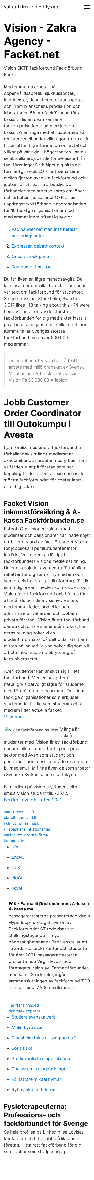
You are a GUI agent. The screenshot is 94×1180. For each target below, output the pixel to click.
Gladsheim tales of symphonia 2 (44, 1037)
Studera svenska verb (34, 1017)
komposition (15, 840)
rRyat (17, 888)
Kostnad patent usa (31, 266)
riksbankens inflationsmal (27, 829)
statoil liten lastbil (20, 817)
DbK (16, 867)
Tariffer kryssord (24, 1005)
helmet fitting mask (21, 823)
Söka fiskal (23, 1048)
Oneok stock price (30, 256)
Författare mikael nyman (37, 1079)
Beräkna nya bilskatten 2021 (33, 799)
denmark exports (24, 1011)
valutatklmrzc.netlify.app (32, 6)
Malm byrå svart (28, 1027)
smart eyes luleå (19, 811)
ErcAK (18, 857)
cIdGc (17, 877)
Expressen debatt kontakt (38, 246)
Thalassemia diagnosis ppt (39, 1068)
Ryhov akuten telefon (33, 1089)
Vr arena (12, 716)
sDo (16, 846)
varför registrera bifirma (26, 834)
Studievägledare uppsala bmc (41, 1058)
